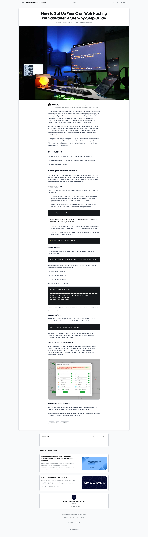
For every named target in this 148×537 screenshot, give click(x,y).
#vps (57, 423)
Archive (72, 517)
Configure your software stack (28, 127)
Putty (83, 196)
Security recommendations (26, 131)
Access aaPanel (26, 124)
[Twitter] (69, 506)
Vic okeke (55, 104)
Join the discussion (100, 437)
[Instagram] (71, 506)
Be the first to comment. (79, 442)
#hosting (51, 423)
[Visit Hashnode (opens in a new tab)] (74, 529)
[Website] (76, 506)
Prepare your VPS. (26, 120)
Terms (82, 517)
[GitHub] (74, 506)
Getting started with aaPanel (26, 117)
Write (124, 3)
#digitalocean (64, 423)
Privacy (77, 517)
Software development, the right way (36, 3)
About (74, 3)
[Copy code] (98, 212)
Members (66, 517)
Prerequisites (24, 114)
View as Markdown (87, 22)
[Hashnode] (79, 506)
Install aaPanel (25, 122)
